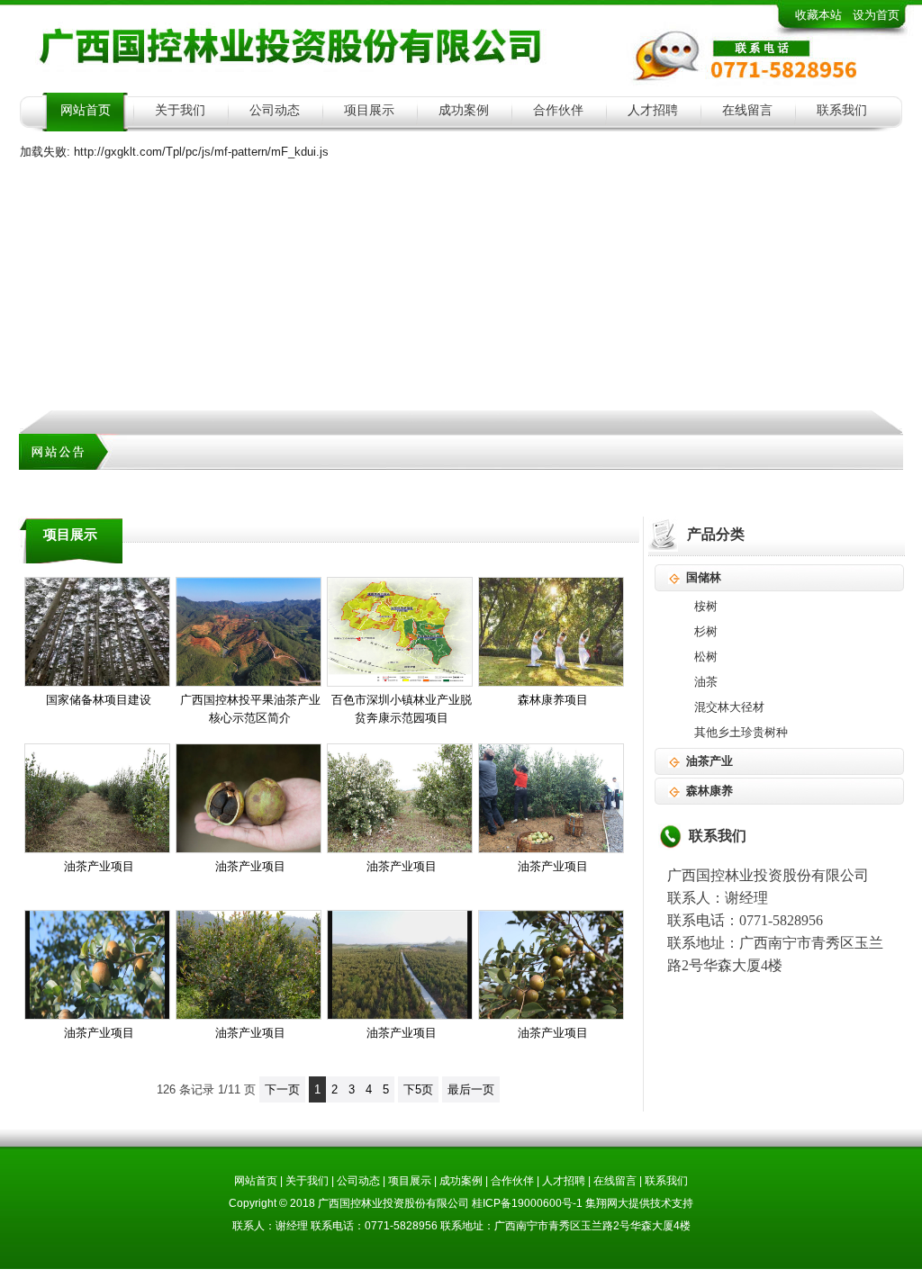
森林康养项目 (553, 699)
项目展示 (369, 110)
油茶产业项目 (99, 866)
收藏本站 (818, 15)
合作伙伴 (558, 110)
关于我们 (180, 110)
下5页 (418, 1089)
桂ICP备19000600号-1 (527, 1203)
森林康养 (709, 790)
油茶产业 (709, 761)
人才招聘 (653, 110)
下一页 (282, 1089)
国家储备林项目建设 (98, 699)
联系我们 (842, 110)
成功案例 (463, 110)
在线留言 (747, 110)
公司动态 (274, 110)
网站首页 (85, 110)
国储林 (703, 577)
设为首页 (876, 15)
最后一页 (470, 1089)
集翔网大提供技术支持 (639, 1203)
